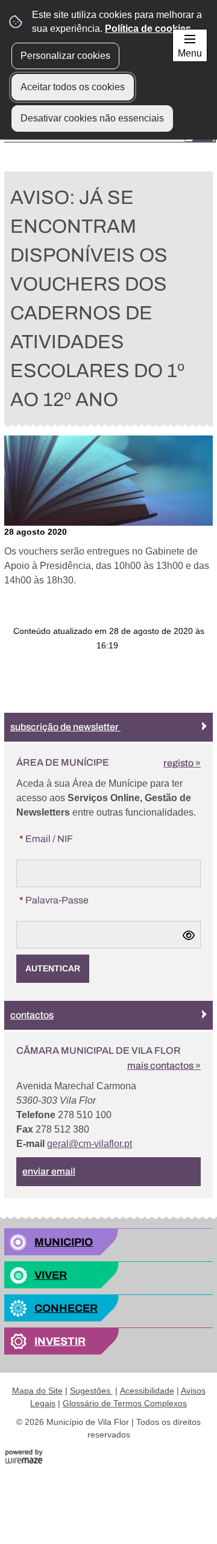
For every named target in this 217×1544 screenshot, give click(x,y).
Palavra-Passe (78, 899)
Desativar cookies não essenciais (92, 118)
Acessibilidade (147, 1390)
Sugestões (91, 1390)
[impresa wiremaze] (23, 1456)
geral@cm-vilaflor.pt (89, 1144)
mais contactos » (164, 1065)
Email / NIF (70, 838)
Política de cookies (148, 28)
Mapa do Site (37, 1390)
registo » (182, 763)
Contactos (32, 1015)
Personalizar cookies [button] (65, 56)
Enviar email (48, 1171)
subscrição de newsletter (65, 727)
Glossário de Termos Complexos (125, 1403)
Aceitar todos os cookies (72, 87)
